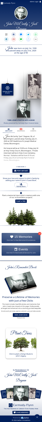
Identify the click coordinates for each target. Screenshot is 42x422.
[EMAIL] (14, 39)
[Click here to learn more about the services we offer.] (21, 405)
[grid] (21, 95)
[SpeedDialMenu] (37, 417)
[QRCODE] (6, 34)
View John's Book (21, 315)
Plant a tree (21, 201)
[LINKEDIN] (6, 39)
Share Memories (22, 412)
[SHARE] (28, 39)
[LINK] (36, 39)
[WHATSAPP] (36, 34)
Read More (21, 166)
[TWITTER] (28, 34)
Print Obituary (22, 171)
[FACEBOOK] (14, 34)
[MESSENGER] (21, 34)
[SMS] (21, 39)
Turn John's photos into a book (21, 120)
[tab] (9, 130)
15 (40, 233)
